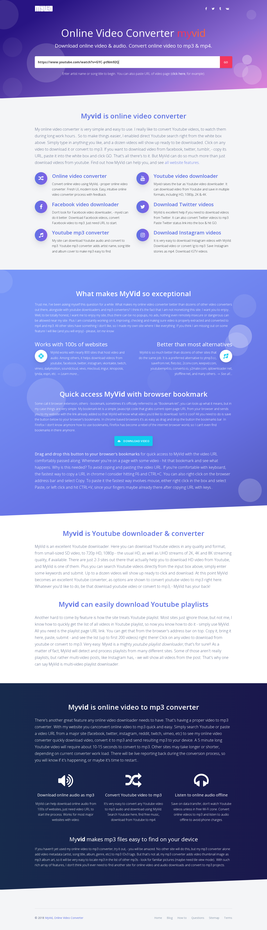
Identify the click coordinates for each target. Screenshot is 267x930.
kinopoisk (116, 368)
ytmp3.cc (210, 358)
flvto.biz (176, 363)
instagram (94, 363)
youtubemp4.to (161, 368)
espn (46, 374)
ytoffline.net (183, 374)
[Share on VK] (227, 8)
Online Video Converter (68, 918)
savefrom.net (160, 363)
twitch (121, 363)
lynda (38, 374)
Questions (197, 918)
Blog (170, 918)
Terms (228, 918)
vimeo (39, 368)
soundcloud (70, 368)
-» (68, 374)
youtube (56, 363)
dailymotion (52, 368)
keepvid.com (207, 363)
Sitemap (214, 918)
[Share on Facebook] (206, 8)
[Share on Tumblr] (220, 8)
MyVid (49, 918)
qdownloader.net (220, 368)
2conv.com (190, 363)
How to (182, 918)
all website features (182, 162)
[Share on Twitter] (213, 8)
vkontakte (109, 363)
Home (158, 918)
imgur (104, 368)
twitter (82, 363)
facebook (69, 363)
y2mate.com (198, 368)
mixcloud (93, 368)
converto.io (180, 368)
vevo (82, 368)
